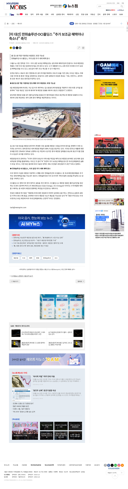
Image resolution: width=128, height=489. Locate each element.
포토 (26, 14)
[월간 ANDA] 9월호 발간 (21, 406)
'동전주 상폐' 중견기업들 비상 (44, 390)
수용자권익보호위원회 (75, 465)
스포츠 (114, 14)
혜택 (30, 258)
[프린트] (83, 48)
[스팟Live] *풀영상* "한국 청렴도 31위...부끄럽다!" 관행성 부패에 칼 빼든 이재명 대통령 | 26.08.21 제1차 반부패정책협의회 (109, 169)
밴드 (20, 48)
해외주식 (110, 10)
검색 (122, 6)
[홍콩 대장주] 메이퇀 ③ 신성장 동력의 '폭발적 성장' (33, 344)
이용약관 (88, 465)
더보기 (121, 23)
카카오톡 (11, 48)
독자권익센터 (61, 465)
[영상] (109, 145)
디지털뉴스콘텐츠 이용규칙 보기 (22, 276)
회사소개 (6, 465)
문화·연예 (106, 14)
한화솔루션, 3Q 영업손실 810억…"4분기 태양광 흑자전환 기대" (35, 240)
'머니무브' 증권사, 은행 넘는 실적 (24, 412)
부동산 (92, 14)
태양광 (16, 258)
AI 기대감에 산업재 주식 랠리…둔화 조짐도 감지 (60, 333)
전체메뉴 (6, 14)
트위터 (17, 48)
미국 (23, 258)
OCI (56, 258)
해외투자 (70, 14)
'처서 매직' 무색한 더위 (46, 426)
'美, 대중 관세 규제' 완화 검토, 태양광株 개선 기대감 (30, 246)
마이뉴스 (121, 10)
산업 (77, 14)
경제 (46, 14)
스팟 (97, 135)
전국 (99, 14)
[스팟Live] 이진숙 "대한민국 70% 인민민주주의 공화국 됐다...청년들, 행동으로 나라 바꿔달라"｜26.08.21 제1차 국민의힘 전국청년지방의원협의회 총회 (109, 188)
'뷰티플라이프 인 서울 (20, 435)
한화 (37, 258)
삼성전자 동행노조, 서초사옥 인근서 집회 (46, 435)
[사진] (21, 381)
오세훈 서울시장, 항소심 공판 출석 (75, 435)
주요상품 (15, 465)
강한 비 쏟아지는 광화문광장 (75, 426)
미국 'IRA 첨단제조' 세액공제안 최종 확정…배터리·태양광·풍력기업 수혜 (38, 243)
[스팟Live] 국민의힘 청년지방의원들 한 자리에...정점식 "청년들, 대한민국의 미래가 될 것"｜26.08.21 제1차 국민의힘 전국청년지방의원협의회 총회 (109, 151)
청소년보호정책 (49, 465)
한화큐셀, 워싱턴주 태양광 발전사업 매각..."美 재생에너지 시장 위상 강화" (38, 237)
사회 (52, 14)
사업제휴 (24, 465)
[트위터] (112, 465)
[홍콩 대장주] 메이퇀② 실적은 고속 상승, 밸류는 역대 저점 (60, 344)
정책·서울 (39, 14)
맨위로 (80, 281)
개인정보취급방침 (36, 465)
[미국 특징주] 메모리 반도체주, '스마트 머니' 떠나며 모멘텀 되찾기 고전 (33, 333)
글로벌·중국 (60, 14)
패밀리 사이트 (112, 472)
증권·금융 (84, 14)
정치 (32, 14)
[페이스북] (108, 465)
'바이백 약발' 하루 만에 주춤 (44, 376)
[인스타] (118, 465)
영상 (18, 14)
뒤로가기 (15, 281)
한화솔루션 (47, 258)
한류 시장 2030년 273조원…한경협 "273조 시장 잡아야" (93, 23)
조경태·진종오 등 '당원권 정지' (23, 403)
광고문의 (97, 465)
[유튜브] (105, 465)
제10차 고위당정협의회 (61, 426)
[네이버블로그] (115, 465)
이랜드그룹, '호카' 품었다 (21, 409)
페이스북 (14, 48)
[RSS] (122, 465)
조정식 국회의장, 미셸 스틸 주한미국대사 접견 (61, 435)
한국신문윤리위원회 (113, 469)
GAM (121, 14)
